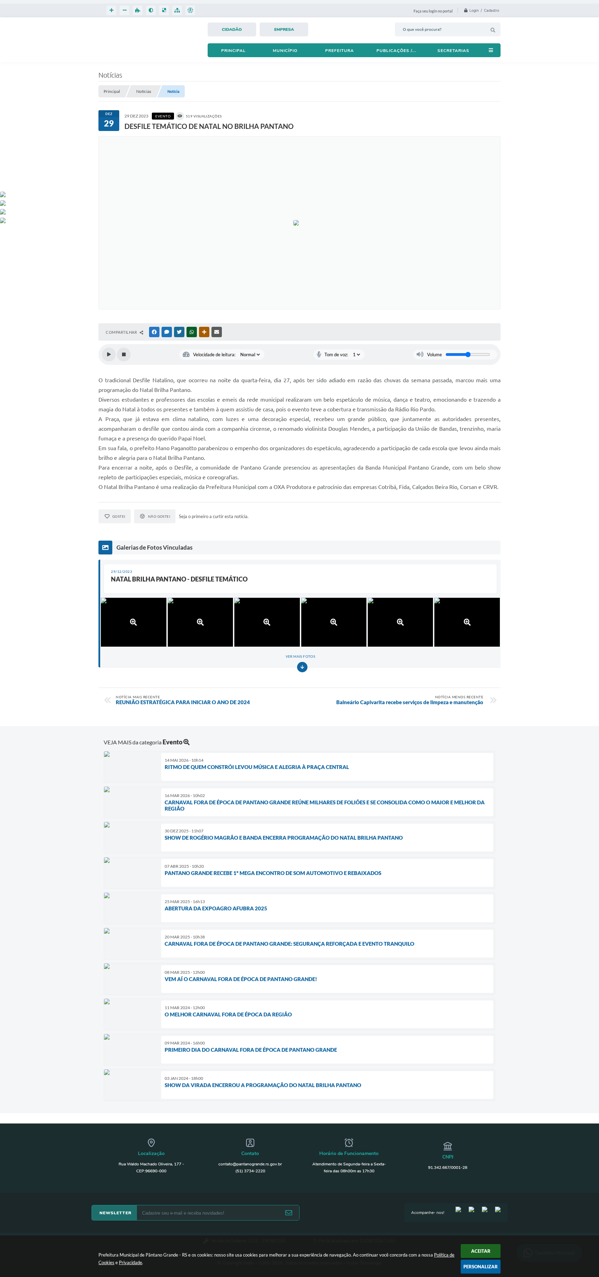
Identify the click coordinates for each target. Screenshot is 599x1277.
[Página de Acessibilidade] (190, 10)
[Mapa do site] (177, 10)
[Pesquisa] (493, 30)
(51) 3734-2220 (250, 1171)
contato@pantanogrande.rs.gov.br (250, 1164)
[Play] (109, 354)
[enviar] (288, 1213)
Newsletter (115, 1213)
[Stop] (124, 354)
